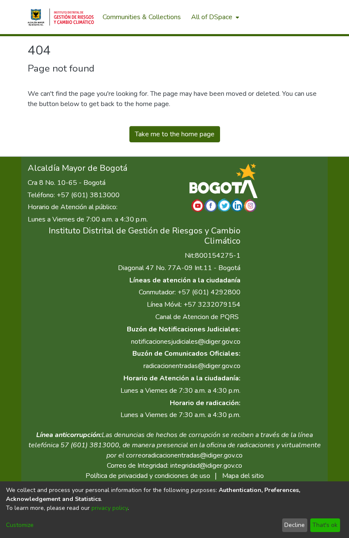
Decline (294, 525)
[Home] (61, 17)
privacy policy (110, 508)
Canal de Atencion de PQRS (197, 317)
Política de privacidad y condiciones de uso (148, 475)
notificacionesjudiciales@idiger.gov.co (185, 341)
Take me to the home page (175, 134)
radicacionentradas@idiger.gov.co (191, 366)
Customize (20, 525)
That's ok (325, 525)
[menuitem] (214, 17)
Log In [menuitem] (306, 17)
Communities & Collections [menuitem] (142, 17)
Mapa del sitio (243, 475)
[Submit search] (277, 17)
